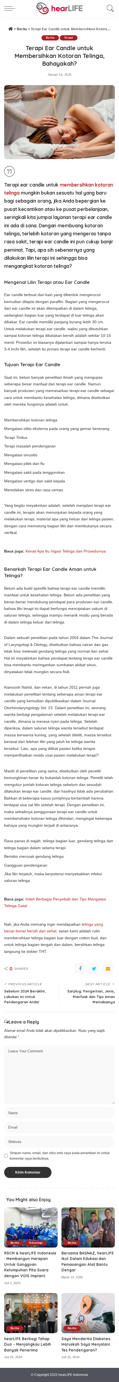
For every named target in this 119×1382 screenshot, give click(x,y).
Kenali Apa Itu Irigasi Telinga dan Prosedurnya (65, 551)
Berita (50, 37)
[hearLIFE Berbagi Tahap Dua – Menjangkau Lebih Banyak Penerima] (31, 1313)
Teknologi (36, 1242)
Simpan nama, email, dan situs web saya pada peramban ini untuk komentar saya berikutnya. (60, 1155)
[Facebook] (80, 968)
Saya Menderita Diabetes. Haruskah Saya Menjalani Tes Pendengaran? (86, 1344)
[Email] (107, 968)
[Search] (109, 8)
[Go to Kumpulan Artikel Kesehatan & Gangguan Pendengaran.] (10, 29)
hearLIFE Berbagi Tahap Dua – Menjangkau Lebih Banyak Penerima (27, 1344)
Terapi (68, 37)
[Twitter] (94, 968)
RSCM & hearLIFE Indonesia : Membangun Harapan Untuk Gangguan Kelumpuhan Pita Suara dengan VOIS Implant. (30, 1264)
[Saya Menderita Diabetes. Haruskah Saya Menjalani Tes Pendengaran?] (88, 1313)
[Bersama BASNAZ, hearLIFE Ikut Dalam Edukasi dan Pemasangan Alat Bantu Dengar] (88, 1227)
